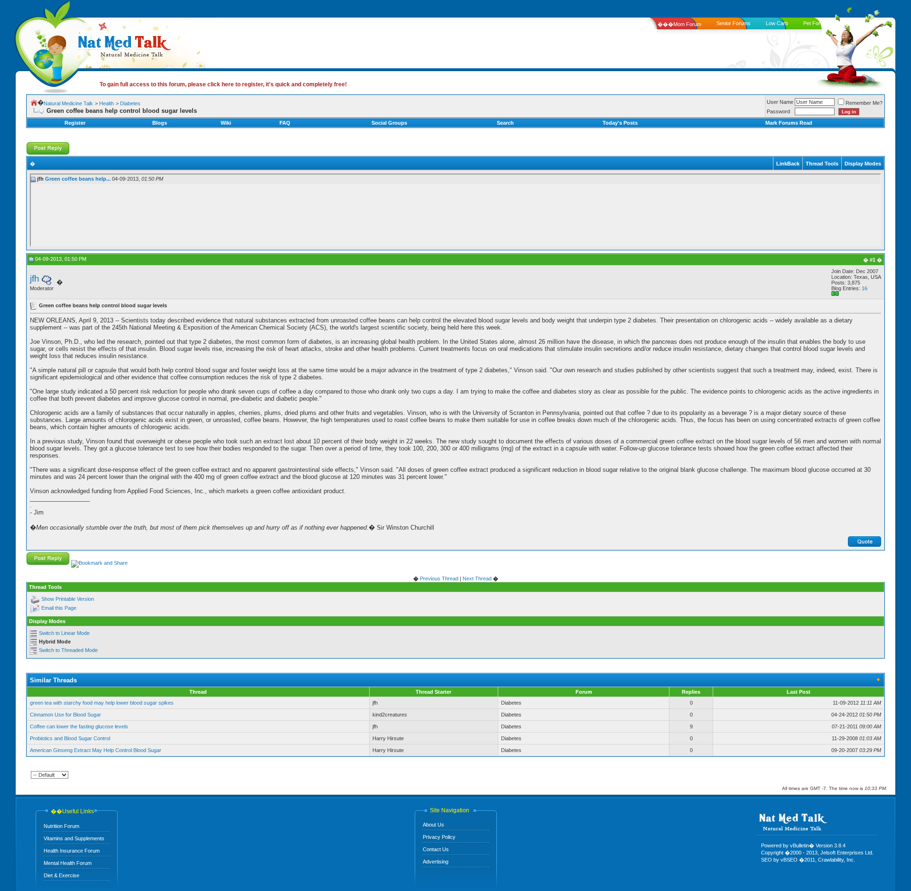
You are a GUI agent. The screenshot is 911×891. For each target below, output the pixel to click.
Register (75, 123)
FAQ (284, 123)
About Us (433, 824)
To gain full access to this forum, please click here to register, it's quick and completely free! (223, 84)
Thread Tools (822, 163)
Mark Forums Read (788, 123)
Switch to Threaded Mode (68, 650)
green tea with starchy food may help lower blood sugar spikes (102, 703)
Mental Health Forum (68, 863)
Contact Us (436, 849)
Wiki (226, 123)
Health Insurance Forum (72, 851)
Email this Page (58, 608)
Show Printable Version (67, 599)
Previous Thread (439, 578)
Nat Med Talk (49, 45)
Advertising (435, 861)
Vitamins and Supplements (74, 838)
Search (505, 123)
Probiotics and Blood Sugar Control (70, 738)
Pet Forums (816, 23)
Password (778, 111)
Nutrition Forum (61, 826)
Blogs (159, 123)
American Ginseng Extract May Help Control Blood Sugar (95, 750)
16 (864, 288)
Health (106, 103)
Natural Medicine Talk (68, 103)
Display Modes (863, 163)
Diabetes (130, 103)
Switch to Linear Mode (64, 633)
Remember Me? (864, 103)
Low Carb (777, 23)
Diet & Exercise (61, 875)
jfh (34, 279)
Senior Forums (733, 23)
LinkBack (787, 163)
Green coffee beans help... (78, 179)
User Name (780, 102)
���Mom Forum (679, 24)
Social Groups (389, 123)
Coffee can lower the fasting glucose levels (79, 726)
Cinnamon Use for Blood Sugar (65, 714)
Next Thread (477, 578)
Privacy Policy (439, 837)
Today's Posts (620, 123)
